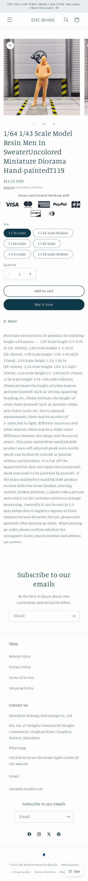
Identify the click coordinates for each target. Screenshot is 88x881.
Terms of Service (21, 677)
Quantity (10, 265)
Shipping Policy (21, 688)
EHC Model (25, 864)
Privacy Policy (20, 667)
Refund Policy (20, 656)
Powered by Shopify (44, 864)
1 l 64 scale (17, 243)
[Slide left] (34, 124)
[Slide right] (54, 124)
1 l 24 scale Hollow (53, 233)
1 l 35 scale (17, 233)
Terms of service (45, 872)
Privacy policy (21, 872)
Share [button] (12, 321)
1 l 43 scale (17, 254)
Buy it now (44, 304)
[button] (9, 20)
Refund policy (70, 864)
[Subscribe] (73, 616)
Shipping (9, 187)
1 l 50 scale (47, 243)
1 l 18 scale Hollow (53, 254)
